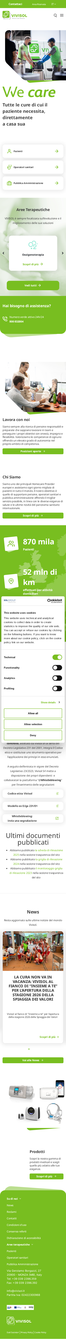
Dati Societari (13, 1332)
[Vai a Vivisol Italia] (15, 15)
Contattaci (15, 4)
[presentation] (3, 253)
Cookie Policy (40, 1332)
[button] (29, 1049)
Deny (33, 735)
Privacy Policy (27, 1332)
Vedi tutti (31, 285)
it (52, 4)
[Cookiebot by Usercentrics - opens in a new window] (47, 601)
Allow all (33, 713)
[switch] (57, 667)
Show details (48, 702)
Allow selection (33, 724)
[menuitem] (33, 264)
